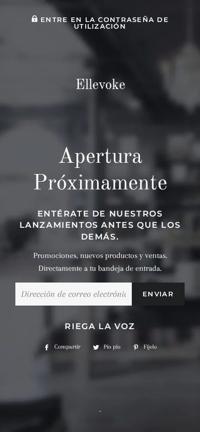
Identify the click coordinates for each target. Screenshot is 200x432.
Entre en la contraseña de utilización (103, 23)
